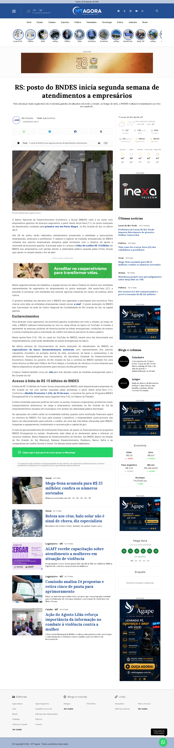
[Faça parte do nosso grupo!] (163, 741)
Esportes (65, 22)
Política (77, 22)
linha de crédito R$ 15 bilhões (92, 245)
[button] (132, 561)
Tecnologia (107, 22)
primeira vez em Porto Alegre (61, 226)
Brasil (144, 22)
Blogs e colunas (129, 350)
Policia (120, 22)
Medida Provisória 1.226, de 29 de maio (47, 393)
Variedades (91, 22)
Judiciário (132, 22)
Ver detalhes (140, 556)
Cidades (52, 22)
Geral (29, 22)
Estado (40, 22)
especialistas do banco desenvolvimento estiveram (43, 349)
